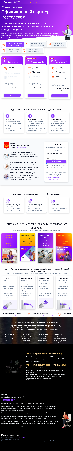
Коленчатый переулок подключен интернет (12, 315)
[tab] (15, 44)
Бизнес (56, 2)
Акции (51, 2)
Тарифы (30, 2)
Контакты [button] (63, 2)
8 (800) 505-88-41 (21, 147)
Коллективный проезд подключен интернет (42, 315)
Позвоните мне (56, 161)
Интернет (36, 2)
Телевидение (44, 2)
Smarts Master (22, 437)
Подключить (12, 95)
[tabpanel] (36, 78)
